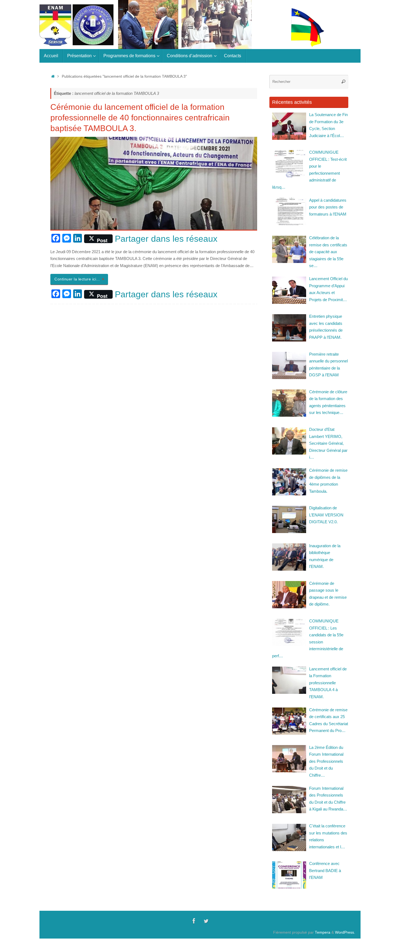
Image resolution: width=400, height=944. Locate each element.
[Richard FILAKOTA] (206, 920)
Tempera (322, 932)
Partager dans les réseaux (166, 238)
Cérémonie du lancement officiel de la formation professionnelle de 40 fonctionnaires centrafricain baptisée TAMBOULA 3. (140, 117)
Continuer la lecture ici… (77, 279)
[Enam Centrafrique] (194, 920)
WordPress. (345, 932)
